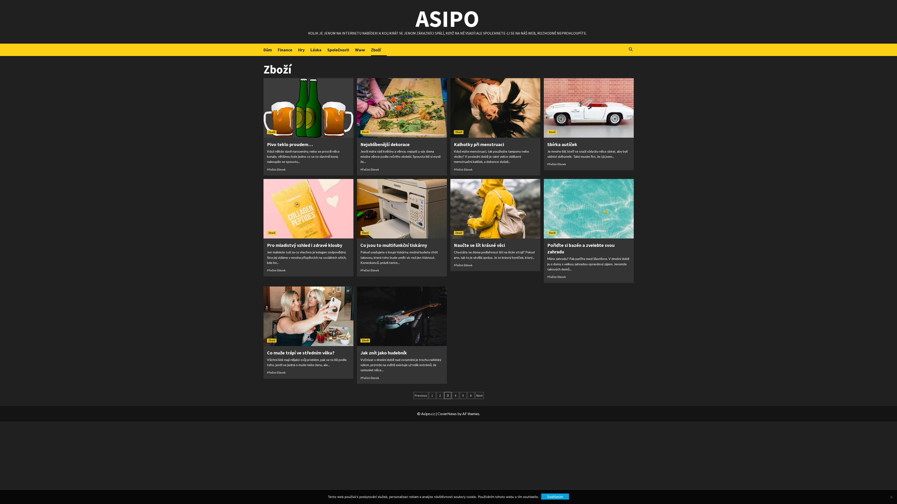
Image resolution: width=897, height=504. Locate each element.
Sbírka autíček (562, 144)
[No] (891, 497)
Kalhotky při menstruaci (479, 144)
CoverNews (447, 413)
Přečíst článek (276, 169)
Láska (315, 49)
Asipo (447, 18)
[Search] (631, 49)
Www (360, 49)
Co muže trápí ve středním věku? (301, 353)
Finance (285, 49)
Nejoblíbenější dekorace (385, 144)
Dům (267, 49)
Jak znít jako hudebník (383, 353)
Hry (301, 49)
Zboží (376, 49)
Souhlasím (555, 496)
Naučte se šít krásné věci (479, 245)
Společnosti (338, 49)
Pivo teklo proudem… (290, 144)
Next (479, 395)
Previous (421, 395)
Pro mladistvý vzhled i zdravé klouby (304, 245)
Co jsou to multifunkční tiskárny (393, 245)
